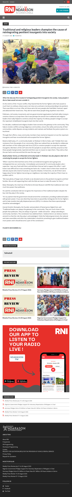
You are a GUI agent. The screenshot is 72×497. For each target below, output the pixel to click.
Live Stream (63, 10)
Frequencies (6, 442)
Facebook (7, 488)
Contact (12, 2)
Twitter (7, 486)
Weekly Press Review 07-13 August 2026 (16, 415)
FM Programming (8, 444)
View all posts (65, 246)
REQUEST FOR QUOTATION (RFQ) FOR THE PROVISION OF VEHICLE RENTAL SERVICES (28, 451)
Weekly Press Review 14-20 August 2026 (16, 318)
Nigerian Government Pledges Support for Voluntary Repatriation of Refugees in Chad (52, 319)
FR (64, 2)
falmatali (18, 36)
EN (68, 2)
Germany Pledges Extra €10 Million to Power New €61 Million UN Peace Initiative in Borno (53, 291)
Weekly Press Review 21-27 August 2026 (16, 290)
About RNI (6, 2)
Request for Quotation (9, 456)
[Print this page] (20, 92)
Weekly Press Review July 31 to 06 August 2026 (18, 401)
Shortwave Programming (10, 447)
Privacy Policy (7, 454)
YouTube (7, 491)
